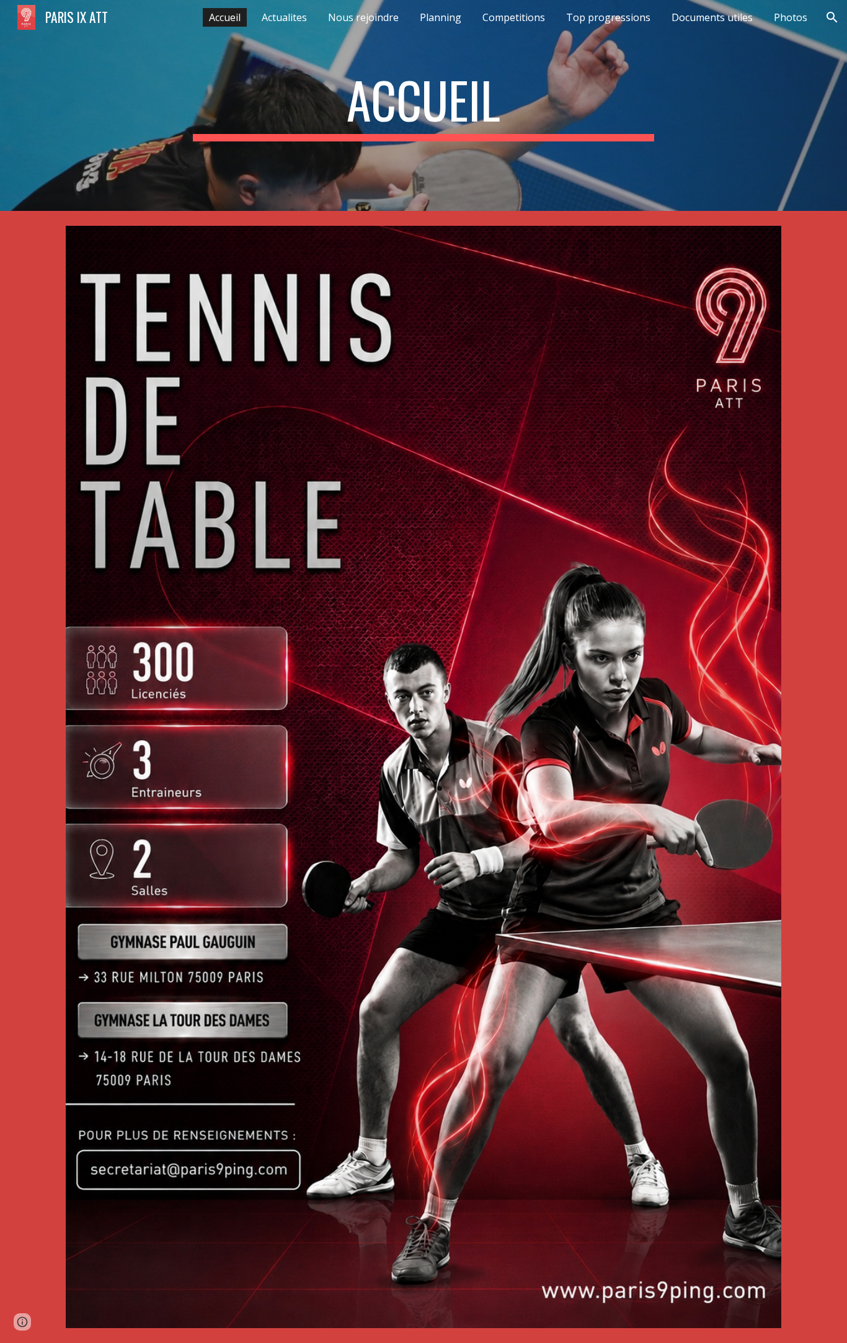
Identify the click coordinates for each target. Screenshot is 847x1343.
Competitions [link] (513, 17)
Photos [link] (790, 17)
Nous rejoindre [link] (363, 17)
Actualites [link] (284, 17)
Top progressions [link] (608, 17)
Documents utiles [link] (712, 17)
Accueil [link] (225, 17)
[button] (832, 17)
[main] (423, 105)
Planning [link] (440, 17)
